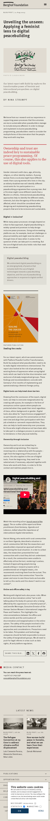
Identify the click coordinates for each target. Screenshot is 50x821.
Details (41, 810)
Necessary (22, 803)
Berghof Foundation (16, 4)
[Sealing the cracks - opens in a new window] (20, 316)
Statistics (16, 806)
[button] (45, 4)
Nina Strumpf (17, 99)
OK (20, 810)
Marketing (33, 806)
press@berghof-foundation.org (17, 678)
